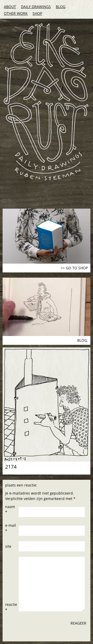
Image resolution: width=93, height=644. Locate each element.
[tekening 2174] (46, 404)
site (8, 546)
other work (16, 13)
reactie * (11, 607)
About (10, 6)
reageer (78, 623)
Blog (60, 6)
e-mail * (10, 528)
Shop (37, 13)
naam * (10, 509)
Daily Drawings (36, 6)
